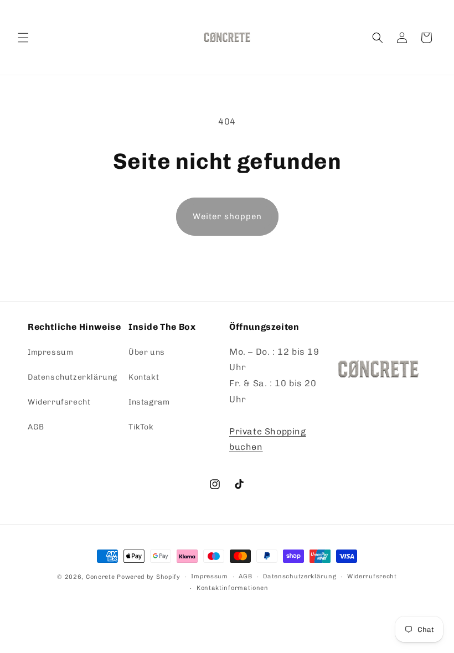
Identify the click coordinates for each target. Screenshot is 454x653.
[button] (23, 37)
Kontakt (143, 377)
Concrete (100, 577)
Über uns (146, 352)
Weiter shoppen (227, 216)
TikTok (141, 427)
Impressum (50, 352)
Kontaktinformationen (233, 588)
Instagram (148, 402)
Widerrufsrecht (59, 402)
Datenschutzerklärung (72, 377)
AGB (36, 427)
